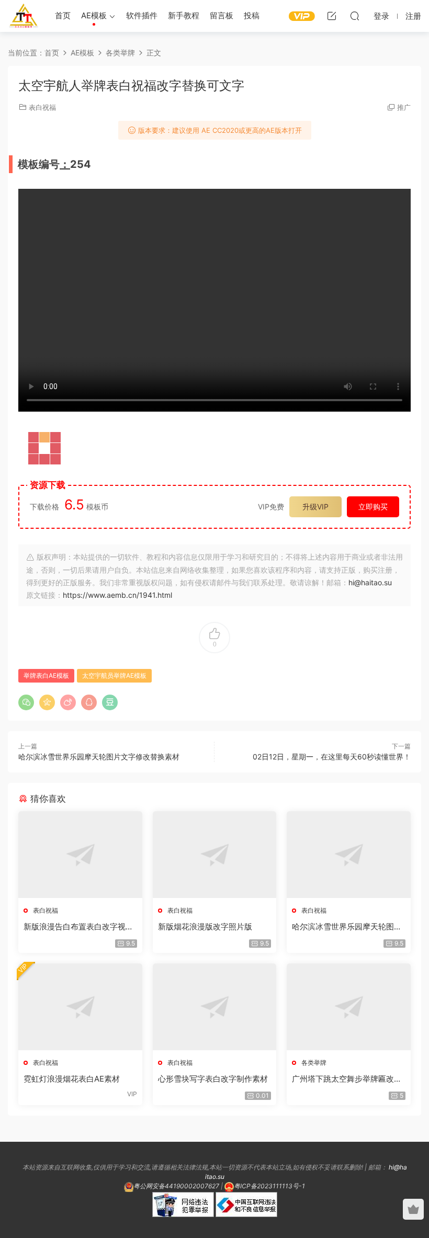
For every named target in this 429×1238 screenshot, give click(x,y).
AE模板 (94, 15)
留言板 (221, 15)
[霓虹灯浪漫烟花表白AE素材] (80, 1006)
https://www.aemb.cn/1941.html (117, 594)
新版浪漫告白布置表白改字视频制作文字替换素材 (78, 927)
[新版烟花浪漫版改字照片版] (215, 854)
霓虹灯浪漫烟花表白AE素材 (72, 1079)
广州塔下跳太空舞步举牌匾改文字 (347, 1079)
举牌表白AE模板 (46, 675)
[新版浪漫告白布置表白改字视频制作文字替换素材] (80, 854)
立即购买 (373, 506)
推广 (404, 107)
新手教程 (183, 15)
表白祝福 (42, 107)
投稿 (251, 15)
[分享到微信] (26, 702)
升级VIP (315, 506)
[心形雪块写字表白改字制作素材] (215, 1006)
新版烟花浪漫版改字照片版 (205, 927)
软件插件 (141, 15)
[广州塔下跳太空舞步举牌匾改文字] (349, 1006)
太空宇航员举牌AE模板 (114, 675)
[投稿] (331, 16)
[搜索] (354, 16)
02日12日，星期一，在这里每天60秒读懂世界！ (332, 756)
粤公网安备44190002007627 (176, 1186)
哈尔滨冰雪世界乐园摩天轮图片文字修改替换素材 (98, 756)
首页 (63, 15)
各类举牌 (313, 1062)
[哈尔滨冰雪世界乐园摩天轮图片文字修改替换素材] (349, 854)
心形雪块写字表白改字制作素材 (213, 1079)
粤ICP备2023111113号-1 (269, 1186)
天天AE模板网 (23, 15)
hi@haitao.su (370, 582)
